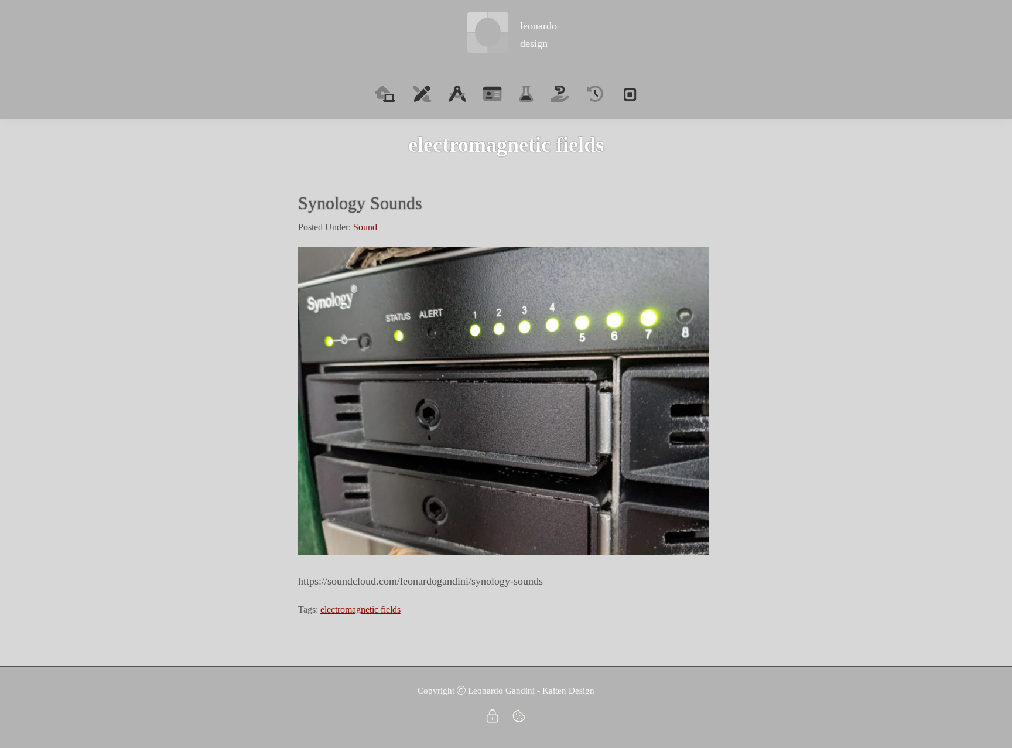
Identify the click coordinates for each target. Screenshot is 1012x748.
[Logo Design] (422, 94)
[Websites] (457, 94)
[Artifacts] (559, 94)
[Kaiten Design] (629, 94)
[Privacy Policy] (492, 723)
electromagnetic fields (360, 609)
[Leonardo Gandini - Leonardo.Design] (488, 35)
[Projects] (526, 94)
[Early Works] (595, 94)
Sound (365, 227)
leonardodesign (538, 34)
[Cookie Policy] (519, 723)
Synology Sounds (360, 203)
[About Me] (492, 94)
